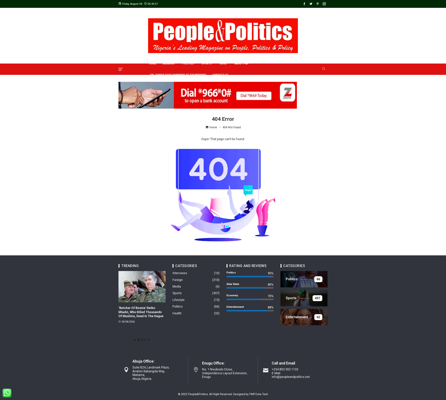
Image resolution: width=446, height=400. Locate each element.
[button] (135, 340)
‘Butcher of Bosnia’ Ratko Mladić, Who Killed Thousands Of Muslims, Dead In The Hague (140, 312)
